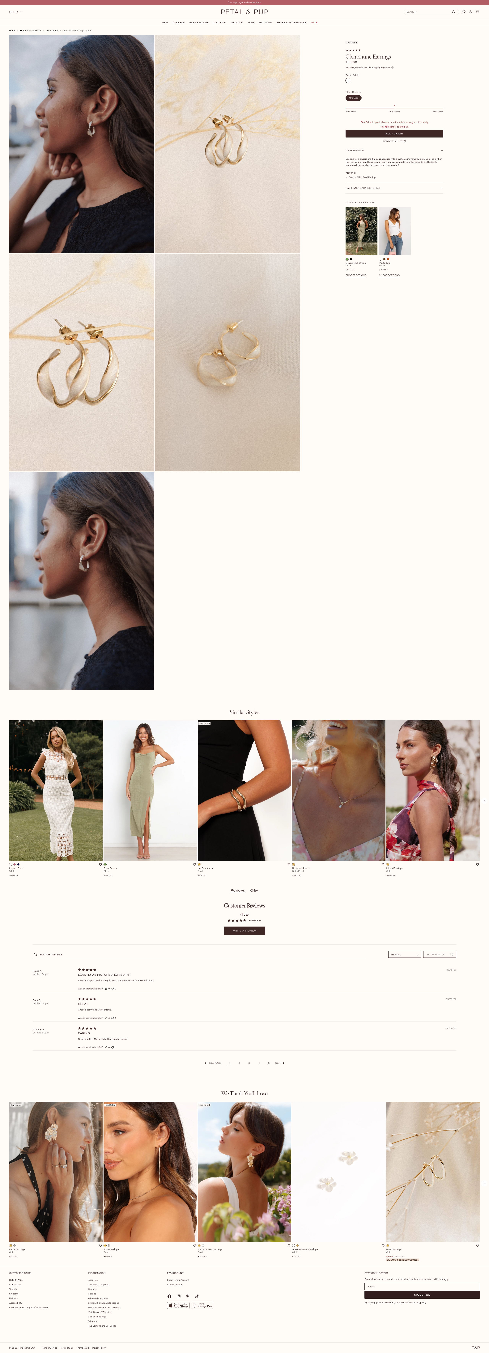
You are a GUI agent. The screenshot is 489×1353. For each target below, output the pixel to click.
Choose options (356, 275)
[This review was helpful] (106, 989)
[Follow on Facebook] (169, 1296)
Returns (13, 1298)
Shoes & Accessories (291, 22)
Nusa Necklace (300, 872)
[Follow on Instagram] (178, 1296)
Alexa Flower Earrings (210, 1253)
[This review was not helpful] (112, 988)
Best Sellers (198, 22)
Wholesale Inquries (98, 1298)
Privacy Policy (98, 1347)
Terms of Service (49, 1347)
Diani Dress (110, 872)
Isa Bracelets (205, 872)
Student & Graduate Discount (103, 1302)
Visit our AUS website (99, 1312)
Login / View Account (178, 1279)
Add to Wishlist (392, 141)
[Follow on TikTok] (197, 1296)
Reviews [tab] (238, 890)
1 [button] (229, 1062)
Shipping (14, 1293)
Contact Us (15, 1284)
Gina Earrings (111, 1253)
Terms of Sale (67, 1347)
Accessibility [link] (15, 1302)
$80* (258, 2)
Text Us (13, 1289)
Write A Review (244, 930)
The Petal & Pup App (98, 1284)
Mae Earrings (402, 1254)
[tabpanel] (244, 800)
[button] (213, 1063)
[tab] (244, 712)
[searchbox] (202, 954)
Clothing (219, 22)
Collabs (92, 1293)
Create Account (175, 1284)
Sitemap (92, 1321)
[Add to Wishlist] (100, 864)
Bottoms (265, 22)
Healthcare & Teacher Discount (104, 1307)
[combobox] (404, 954)
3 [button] (249, 1062)
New (165, 22)
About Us (93, 1279)
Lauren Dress (16, 872)
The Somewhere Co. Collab (102, 1325)
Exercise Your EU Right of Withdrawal (28, 1307)
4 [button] (259, 1062)
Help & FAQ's (16, 1279)
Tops (251, 22)
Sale (314, 22)
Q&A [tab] (254, 890)
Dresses (178, 22)
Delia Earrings (17, 1253)
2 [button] (239, 1062)
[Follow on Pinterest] (187, 1296)
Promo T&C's (83, 1347)
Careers (92, 1289)
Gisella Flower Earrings (305, 1253)
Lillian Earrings (394, 872)
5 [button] (269, 1062)
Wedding (237, 22)
